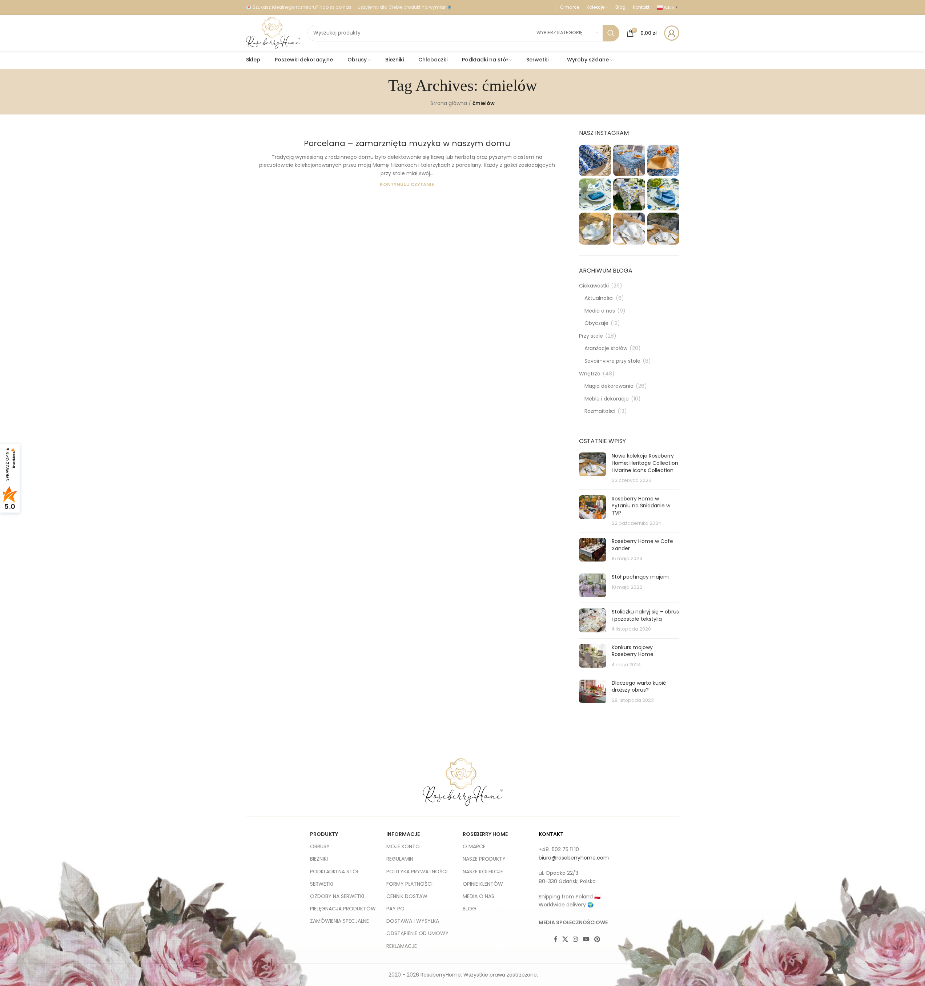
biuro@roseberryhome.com (574, 857)
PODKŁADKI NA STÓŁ (334, 871)
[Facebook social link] (555, 939)
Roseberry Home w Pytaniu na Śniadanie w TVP (641, 505)
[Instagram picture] (595, 161)
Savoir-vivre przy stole (612, 361)
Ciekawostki (594, 285)
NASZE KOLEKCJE (483, 871)
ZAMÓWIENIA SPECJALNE (339, 921)
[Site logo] (273, 32)
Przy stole (591, 336)
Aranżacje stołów (605, 348)
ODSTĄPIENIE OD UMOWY (417, 933)
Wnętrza (589, 373)
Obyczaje (596, 323)
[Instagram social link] (575, 939)
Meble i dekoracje (606, 398)
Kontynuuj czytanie (407, 184)
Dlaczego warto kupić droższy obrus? (639, 686)
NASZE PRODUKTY (484, 858)
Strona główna (448, 103)
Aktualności (599, 298)
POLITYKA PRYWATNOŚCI (416, 871)
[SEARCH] (611, 33)
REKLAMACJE (401, 946)
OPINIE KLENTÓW (483, 884)
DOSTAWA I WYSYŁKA (412, 921)
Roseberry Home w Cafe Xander (642, 545)
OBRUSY (320, 846)
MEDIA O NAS (478, 896)
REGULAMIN (399, 858)
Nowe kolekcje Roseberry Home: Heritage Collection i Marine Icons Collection (645, 463)
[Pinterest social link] (597, 939)
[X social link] (565, 939)
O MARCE (474, 846)
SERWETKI (321, 884)
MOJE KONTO (403, 846)
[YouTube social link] (586, 939)
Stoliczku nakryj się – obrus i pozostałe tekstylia (645, 615)
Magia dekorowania (609, 386)
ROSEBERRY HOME (485, 834)
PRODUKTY (324, 834)
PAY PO (395, 908)
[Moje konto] (671, 33)
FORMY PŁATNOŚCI (409, 884)
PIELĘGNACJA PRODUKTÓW (343, 908)
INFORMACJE (403, 834)
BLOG (469, 908)
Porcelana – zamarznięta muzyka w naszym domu (407, 143)
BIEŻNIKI (319, 858)
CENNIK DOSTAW (406, 896)
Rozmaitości (599, 411)
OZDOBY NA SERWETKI (337, 896)
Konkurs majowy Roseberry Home (632, 651)
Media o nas (599, 310)
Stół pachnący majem (640, 576)
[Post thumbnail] (592, 468)
